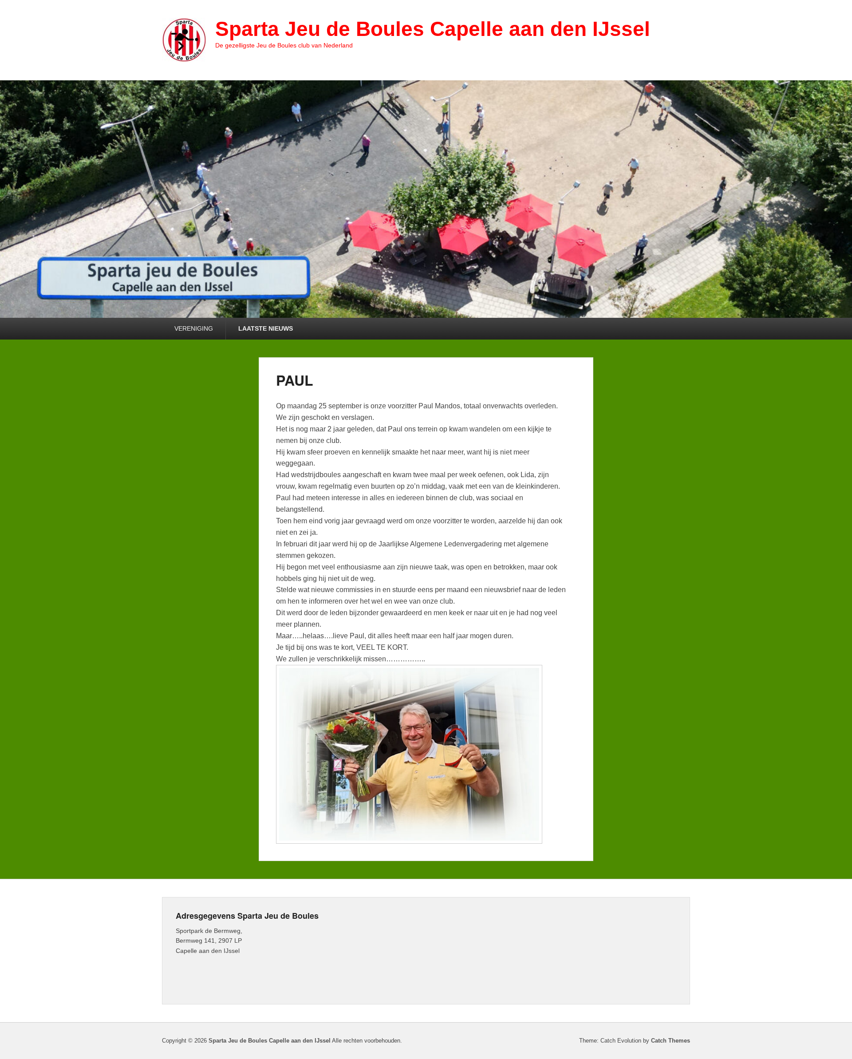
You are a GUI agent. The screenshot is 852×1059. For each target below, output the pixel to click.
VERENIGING (193, 328)
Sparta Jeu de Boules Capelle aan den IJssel (432, 28)
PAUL (294, 380)
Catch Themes (670, 1040)
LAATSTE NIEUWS (265, 328)
